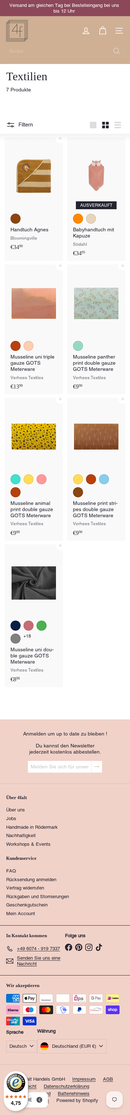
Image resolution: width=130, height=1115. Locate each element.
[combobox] (65, 51)
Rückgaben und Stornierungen (37, 896)
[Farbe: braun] (15, 219)
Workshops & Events (28, 844)
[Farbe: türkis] (15, 479)
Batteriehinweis (74, 1093)
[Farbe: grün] (41, 626)
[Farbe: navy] (15, 626)
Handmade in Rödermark (32, 827)
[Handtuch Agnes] (33, 196)
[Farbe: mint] (78, 346)
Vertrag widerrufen (25, 888)
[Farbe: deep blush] (28, 626)
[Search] (116, 51)
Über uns (15, 809)
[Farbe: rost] (15, 346)
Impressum (84, 1079)
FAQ (11, 871)
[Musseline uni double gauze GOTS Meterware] (33, 615)
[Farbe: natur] (91, 219)
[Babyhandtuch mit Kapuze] (96, 199)
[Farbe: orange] (78, 219)
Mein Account (20, 913)
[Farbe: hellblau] (104, 479)
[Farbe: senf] (28, 479)
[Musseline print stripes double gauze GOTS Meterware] (96, 469)
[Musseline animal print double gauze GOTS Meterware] (33, 469)
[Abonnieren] (96, 767)
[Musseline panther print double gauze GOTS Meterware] (96, 329)
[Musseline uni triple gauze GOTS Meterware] (33, 329)
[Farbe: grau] (15, 639)
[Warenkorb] (102, 30)
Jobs (11, 818)
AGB (108, 1079)
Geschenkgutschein (27, 905)
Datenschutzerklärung (66, 1086)
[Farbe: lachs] (41, 479)
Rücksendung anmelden (31, 879)
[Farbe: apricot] (28, 346)
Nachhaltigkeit (21, 835)
